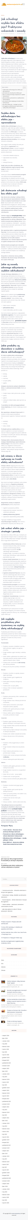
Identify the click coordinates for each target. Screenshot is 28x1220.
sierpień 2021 (5, 1150)
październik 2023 (6, 1101)
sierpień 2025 (5, 1068)
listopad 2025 (5, 1060)
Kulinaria (3, 967)
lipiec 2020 (5, 1186)
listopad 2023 (5, 1098)
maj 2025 (4, 1076)
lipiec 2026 (5, 1038)
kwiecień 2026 (5, 1046)
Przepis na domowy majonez (14, 1021)
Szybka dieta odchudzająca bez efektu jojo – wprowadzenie (13, 90)
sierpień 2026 (5, 1035)
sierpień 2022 (5, 1118)
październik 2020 (6, 1178)
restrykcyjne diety (17, 215)
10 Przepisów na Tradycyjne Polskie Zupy (11, 937)
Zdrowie (3, 970)
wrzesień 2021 (6, 1148)
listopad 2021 (5, 1142)
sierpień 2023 (5, 1107)
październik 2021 (6, 1145)
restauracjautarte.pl (16, 1213)
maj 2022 (4, 1126)
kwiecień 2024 (5, 1093)
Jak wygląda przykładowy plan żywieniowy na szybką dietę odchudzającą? (13, 106)
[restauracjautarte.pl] (12, 4)
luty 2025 (4, 1085)
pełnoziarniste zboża (8, 307)
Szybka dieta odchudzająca (8, 58)
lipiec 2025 (5, 1071)
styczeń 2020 (5, 1203)
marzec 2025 (5, 1082)
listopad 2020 (5, 1175)
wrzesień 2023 (6, 1104)
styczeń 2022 (5, 1137)
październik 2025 (6, 1063)
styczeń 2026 (5, 1054)
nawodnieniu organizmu (7, 315)
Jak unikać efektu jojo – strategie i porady (12, 104)
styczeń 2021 (5, 1170)
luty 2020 (4, 1200)
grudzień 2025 (5, 1057)
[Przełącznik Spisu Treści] (23, 87)
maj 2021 (4, 1159)
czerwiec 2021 (5, 1156)
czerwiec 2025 (5, 1074)
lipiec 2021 (5, 1153)
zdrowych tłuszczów (19, 567)
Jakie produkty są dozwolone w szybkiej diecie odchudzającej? (13, 98)
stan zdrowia (13, 479)
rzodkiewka (6, 757)
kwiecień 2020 (5, 1194)
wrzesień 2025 (6, 1065)
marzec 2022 (5, 1131)
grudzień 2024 (5, 1087)
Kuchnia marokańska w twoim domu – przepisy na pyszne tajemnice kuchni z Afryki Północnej (16, 1001)
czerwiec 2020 (5, 1189)
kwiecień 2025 (5, 1079)
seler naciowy (21, 662)
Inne (2, 963)
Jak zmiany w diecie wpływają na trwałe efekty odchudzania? (13, 101)
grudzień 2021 (5, 1139)
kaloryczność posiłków (20, 279)
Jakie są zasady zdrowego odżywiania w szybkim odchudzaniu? (14, 95)
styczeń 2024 (5, 1096)
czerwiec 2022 (5, 1123)
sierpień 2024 (5, 1090)
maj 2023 (4, 1109)
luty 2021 (4, 1167)
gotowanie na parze (20, 320)
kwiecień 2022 (5, 1128)
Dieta (2, 15)
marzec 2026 (5, 1049)
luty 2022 (4, 1134)
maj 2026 (4, 1044)
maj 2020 (4, 1192)
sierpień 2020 (5, 1183)
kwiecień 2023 (5, 1112)
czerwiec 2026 (5, 1041)
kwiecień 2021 (5, 1161)
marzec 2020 (5, 1197)
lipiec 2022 (5, 1120)
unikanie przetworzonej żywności (11, 514)
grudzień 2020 (5, 1172)
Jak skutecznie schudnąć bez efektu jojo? (12, 93)
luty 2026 (4, 1052)
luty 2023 (4, 1115)
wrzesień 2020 (6, 1181)
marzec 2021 (5, 1164)
